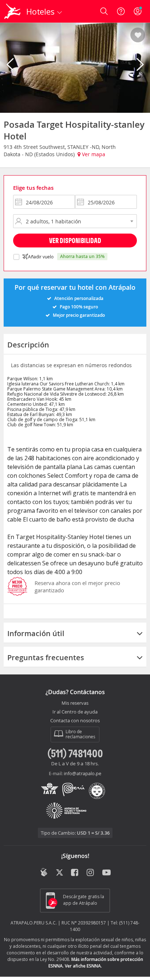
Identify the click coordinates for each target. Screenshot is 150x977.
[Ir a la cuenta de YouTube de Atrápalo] (106, 873)
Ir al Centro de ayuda (75, 712)
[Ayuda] (121, 11)
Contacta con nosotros (75, 721)
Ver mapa (92, 154)
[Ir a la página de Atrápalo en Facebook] (75, 873)
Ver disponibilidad (75, 240)
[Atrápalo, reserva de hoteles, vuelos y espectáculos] (12, 11)
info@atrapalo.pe (82, 773)
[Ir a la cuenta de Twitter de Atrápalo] (59, 873)
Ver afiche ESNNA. (83, 966)
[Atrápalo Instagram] (91, 873)
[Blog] (44, 872)
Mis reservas (75, 703)
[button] (137, 35)
